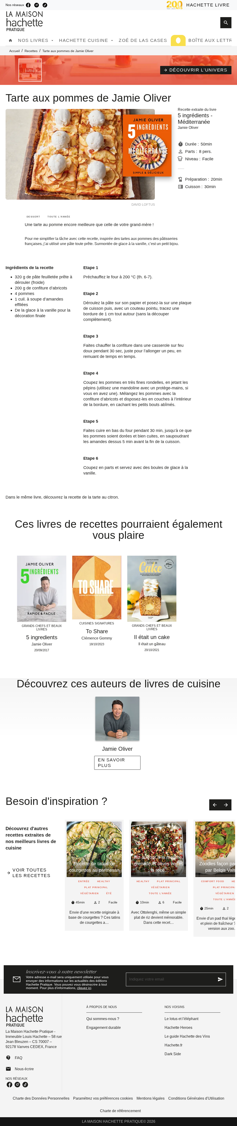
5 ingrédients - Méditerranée (195, 118)
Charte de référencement (120, 1111)
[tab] (10, 40)
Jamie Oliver (188, 128)
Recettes (31, 51)
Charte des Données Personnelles (41, 1098)
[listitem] (28, 5)
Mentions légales (151, 1098)
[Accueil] (25, 21)
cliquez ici (84, 988)
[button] (196, 70)
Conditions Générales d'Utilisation (196, 1098)
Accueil (14, 51)
